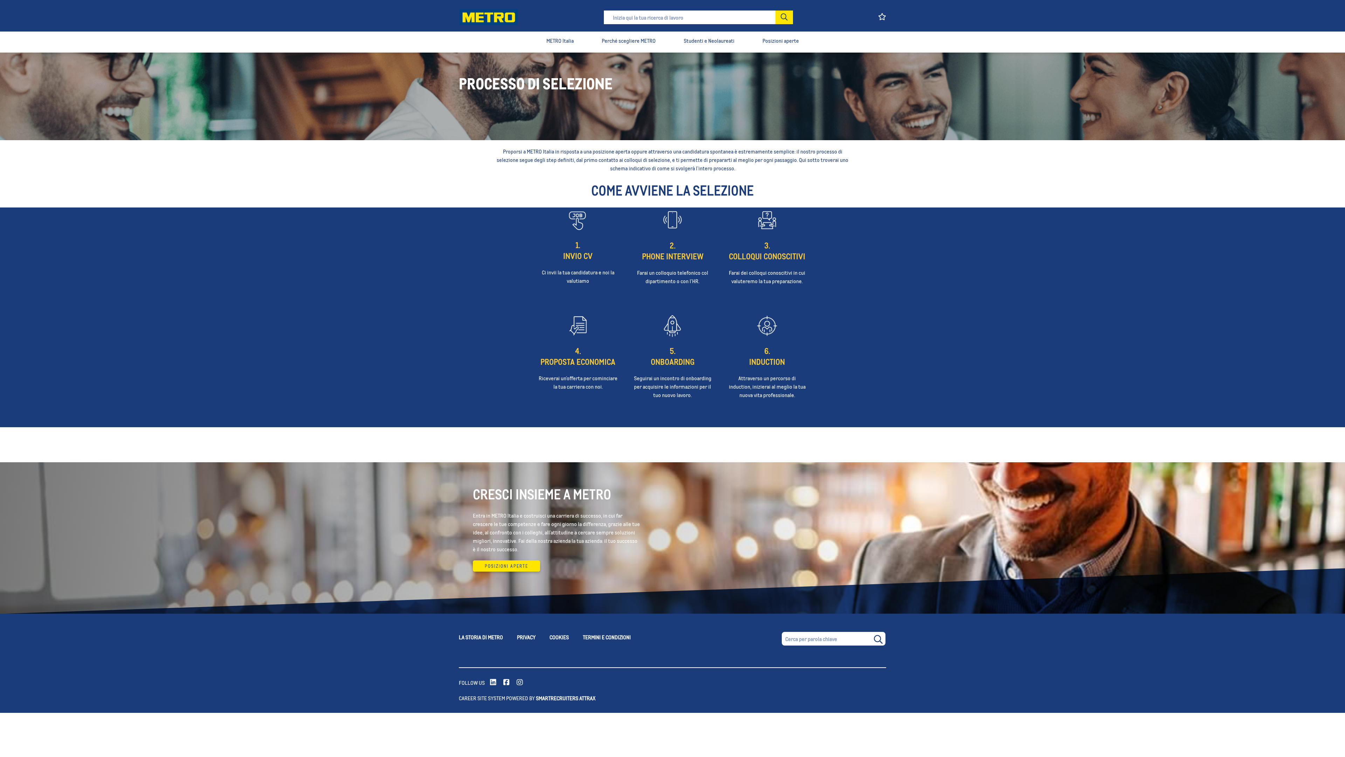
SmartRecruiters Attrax (565, 698)
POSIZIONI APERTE (506, 566)
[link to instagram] (520, 682)
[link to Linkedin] (493, 682)
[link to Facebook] (506, 682)
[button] (784, 17)
